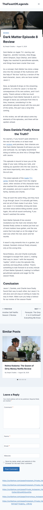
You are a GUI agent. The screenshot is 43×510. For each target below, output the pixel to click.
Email (7, 446)
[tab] (17, 379)
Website (7, 456)
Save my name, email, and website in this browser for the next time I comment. (20, 462)
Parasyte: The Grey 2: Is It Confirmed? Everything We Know (32, 313)
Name (7, 436)
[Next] (37, 357)
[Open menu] (39, 4)
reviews (9, 144)
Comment (8, 407)
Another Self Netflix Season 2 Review (10, 312)
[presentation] (21, 349)
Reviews (6, 33)
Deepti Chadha (10, 46)
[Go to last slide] (5, 357)
